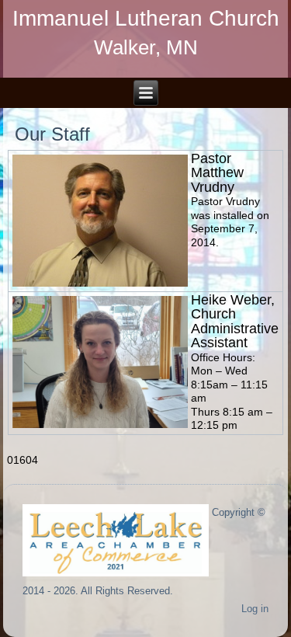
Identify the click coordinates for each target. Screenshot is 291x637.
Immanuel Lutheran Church (145, 18)
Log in (254, 608)
